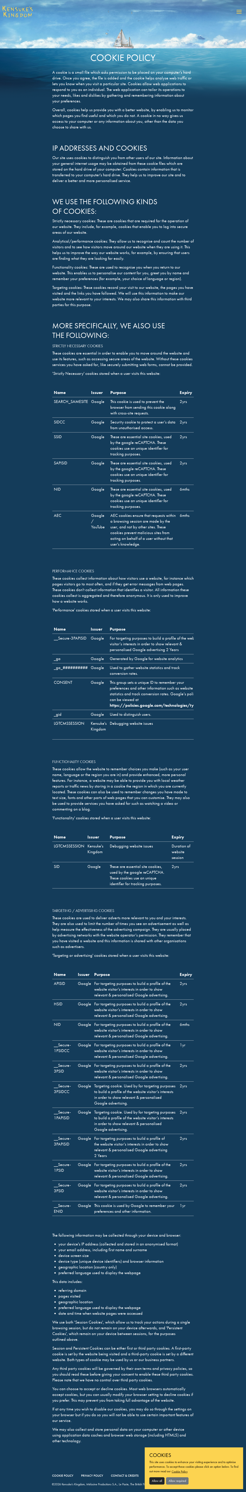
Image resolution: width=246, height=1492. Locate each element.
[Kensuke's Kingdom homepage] (17, 12)
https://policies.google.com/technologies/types (155, 705)
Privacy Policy (92, 1476)
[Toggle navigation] (239, 12)
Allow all (157, 1481)
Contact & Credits (125, 1476)
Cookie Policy (62, 1476)
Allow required (177, 1481)
